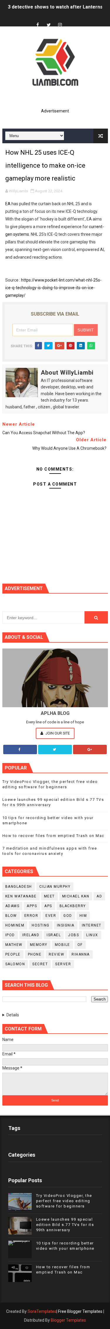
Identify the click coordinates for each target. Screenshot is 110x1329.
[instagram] (59, 25)
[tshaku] (71, 19)
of (80, 945)
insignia (66, 925)
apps (32, 906)
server (63, 964)
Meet (49, 896)
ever (50, 916)
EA (8, 203)
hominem (15, 925)
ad (99, 896)
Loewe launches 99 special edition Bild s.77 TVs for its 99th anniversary (65, 1224)
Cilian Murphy (55, 887)
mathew (14, 945)
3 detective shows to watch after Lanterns (55, 6)
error (31, 916)
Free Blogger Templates (80, 1311)
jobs (73, 935)
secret (40, 964)
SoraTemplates (42, 1311)
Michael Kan (75, 896)
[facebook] (37, 25)
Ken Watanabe (21, 896)
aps (48, 906)
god (67, 916)
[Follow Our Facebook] (20, 749)
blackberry (73, 906)
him (83, 916)
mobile (62, 945)
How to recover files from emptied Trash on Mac (53, 835)
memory (39, 945)
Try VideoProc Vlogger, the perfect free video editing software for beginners (64, 1200)
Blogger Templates (68, 1320)
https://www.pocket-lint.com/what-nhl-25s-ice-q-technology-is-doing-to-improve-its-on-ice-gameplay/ (53, 288)
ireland (31, 935)
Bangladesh (18, 887)
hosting (41, 925)
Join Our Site (57, 733)
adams (12, 906)
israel (54, 935)
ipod (10, 935)
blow (11, 916)
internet (91, 925)
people (13, 954)
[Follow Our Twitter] (55, 749)
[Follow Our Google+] (90, 749)
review (56, 954)
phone (35, 954)
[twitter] (48, 25)
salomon (15, 964)
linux (92, 935)
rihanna (81, 954)
